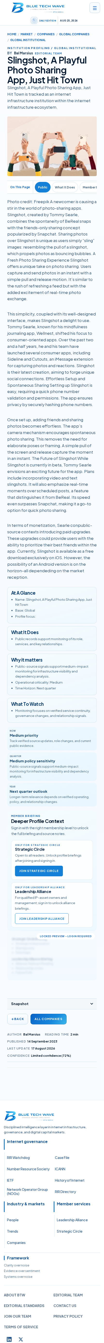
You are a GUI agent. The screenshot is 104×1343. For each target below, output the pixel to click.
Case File (62, 1157)
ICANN (60, 1169)
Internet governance (27, 1141)
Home (11, 34)
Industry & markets (26, 1203)
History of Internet (69, 1180)
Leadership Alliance (72, 1220)
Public (42, 187)
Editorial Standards (24, 1305)
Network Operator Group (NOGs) (27, 1191)
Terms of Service (21, 1327)
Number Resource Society (28, 1169)
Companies (46, 34)
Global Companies (74, 34)
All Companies (48, 1019)
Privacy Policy (68, 1316)
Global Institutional (28, 40)
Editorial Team (68, 1295)
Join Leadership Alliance (42, 919)
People (13, 1220)
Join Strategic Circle (39, 871)
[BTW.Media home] (38, 7)
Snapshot (20, 1003)
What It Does (65, 187)
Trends (12, 1231)
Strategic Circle (69, 1231)
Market (27, 34)
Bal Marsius (31, 1034)
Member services (73, 1203)
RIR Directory (65, 1191)
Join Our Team (17, 1316)
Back (17, 1019)
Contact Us (64, 1305)
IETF (10, 1180)
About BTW (14, 1295)
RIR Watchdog (18, 1157)
